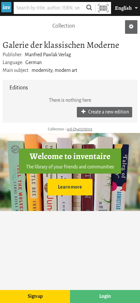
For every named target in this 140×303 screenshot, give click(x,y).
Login (105, 296)
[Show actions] (131, 27)
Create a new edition (108, 112)
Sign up (35, 296)
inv (6, 7)
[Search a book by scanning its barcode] (103, 8)
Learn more (70, 187)
